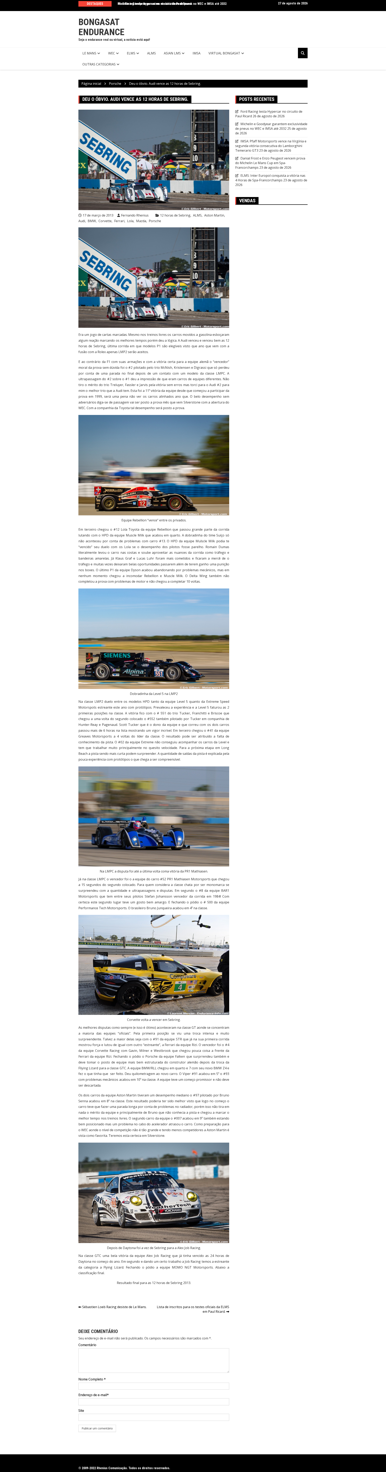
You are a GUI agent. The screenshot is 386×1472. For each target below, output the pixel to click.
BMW (92, 221)
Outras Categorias (99, 64)
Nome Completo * (92, 1379)
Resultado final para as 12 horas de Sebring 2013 (153, 1283)
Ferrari (119, 221)
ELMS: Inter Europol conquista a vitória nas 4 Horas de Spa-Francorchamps (270, 177)
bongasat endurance (101, 27)
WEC (111, 53)
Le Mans (89, 53)
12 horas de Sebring (175, 215)
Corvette (105, 221)
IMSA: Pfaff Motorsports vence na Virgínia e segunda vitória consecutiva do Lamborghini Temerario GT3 (270, 146)
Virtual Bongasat (224, 53)
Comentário (87, 1345)
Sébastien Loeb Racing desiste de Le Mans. (114, 1307)
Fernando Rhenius (135, 215)
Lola (130, 221)
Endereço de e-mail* (93, 1395)
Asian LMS (172, 53)
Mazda (141, 221)
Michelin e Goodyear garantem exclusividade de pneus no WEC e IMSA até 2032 (172, 4)
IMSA (196, 53)
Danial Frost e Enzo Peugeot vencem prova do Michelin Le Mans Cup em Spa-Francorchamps (270, 163)
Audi (81, 221)
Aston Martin (214, 215)
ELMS (131, 53)
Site (81, 1410)
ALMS (151, 53)
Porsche (155, 221)
